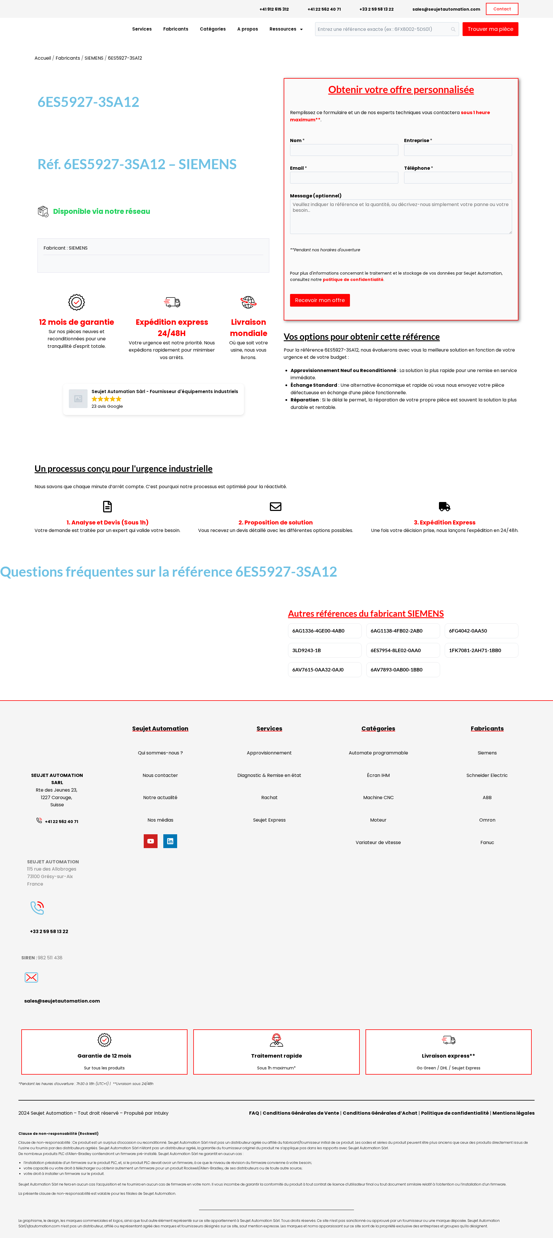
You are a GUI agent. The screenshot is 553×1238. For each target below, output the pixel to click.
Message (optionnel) (316, 196)
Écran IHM (378, 775)
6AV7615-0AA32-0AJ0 (318, 670)
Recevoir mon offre (320, 300)
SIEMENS (94, 58)
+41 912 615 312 (274, 9)
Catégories (213, 29)
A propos (247, 29)
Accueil (43, 58)
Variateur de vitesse (378, 842)
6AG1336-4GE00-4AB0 (318, 631)
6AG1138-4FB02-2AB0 (397, 631)
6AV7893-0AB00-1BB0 (397, 670)
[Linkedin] (170, 841)
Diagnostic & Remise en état (269, 775)
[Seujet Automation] (46, 29)
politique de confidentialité (353, 279)
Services (142, 29)
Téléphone (418, 168)
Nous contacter (160, 775)
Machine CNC (378, 797)
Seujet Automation (160, 728)
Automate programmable (378, 753)
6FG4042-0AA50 (468, 631)
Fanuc (487, 842)
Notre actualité (160, 797)
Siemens (487, 753)
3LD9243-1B (306, 650)
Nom (297, 140)
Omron (487, 820)
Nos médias (160, 820)
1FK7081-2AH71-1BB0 (475, 650)
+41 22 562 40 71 (324, 9)
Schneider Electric (487, 775)
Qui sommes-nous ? (160, 753)
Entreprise (418, 140)
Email (298, 168)
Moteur (378, 820)
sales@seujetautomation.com (446, 9)
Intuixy (161, 1113)
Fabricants (175, 29)
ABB (487, 797)
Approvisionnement (269, 753)
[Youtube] (151, 841)
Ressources (283, 29)
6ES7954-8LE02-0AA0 (396, 650)
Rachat (269, 797)
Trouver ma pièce (490, 29)
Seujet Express (269, 820)
